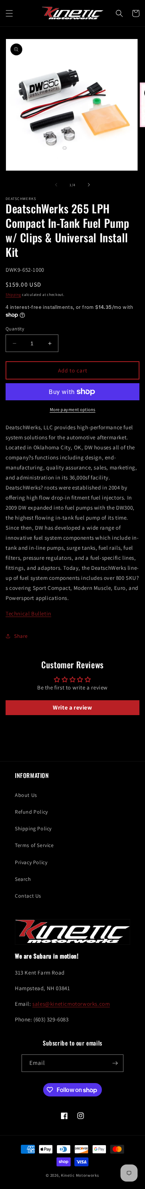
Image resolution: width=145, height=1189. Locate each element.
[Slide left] (56, 185)
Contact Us (28, 895)
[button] (9, 13)
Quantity (15, 329)
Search (23, 879)
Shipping (13, 294)
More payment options (73, 409)
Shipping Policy (33, 828)
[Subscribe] (115, 1063)
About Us (26, 795)
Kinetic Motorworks (80, 1175)
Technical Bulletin (28, 613)
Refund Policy (31, 811)
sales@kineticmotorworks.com (71, 1003)
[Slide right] (89, 185)
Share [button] (21, 636)
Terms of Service (34, 845)
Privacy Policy (31, 862)
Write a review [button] (72, 707)
